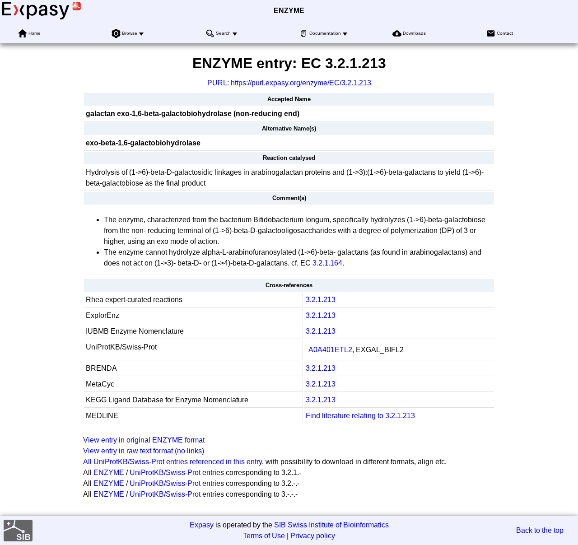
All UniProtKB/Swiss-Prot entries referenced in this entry (172, 462)
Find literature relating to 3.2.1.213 (360, 415)
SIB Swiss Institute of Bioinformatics (331, 525)
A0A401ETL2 (330, 350)
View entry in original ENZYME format (144, 440)
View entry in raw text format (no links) (143, 451)
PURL (217, 83)
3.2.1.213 (321, 299)
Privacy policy (312, 536)
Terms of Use (264, 536)
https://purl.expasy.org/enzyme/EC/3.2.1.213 (301, 83)
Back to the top (540, 530)
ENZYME (289, 10)
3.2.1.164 (327, 263)
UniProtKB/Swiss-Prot (165, 472)
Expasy (202, 525)
